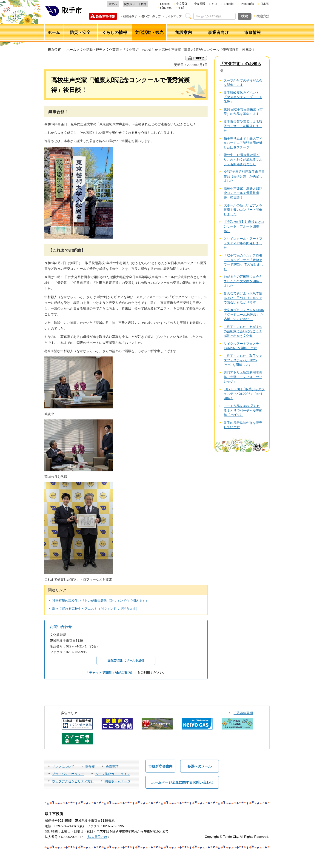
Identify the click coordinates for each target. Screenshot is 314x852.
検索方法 (263, 16)
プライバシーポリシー (68, 774)
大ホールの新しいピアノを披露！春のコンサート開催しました (243, 209)
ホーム (71, 49)
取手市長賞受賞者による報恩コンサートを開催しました (243, 126)
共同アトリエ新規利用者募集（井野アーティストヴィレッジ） (243, 376)
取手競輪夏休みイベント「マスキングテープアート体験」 (243, 97)
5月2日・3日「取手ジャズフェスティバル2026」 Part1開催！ (244, 393)
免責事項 (112, 766)
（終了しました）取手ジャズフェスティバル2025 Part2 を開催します (243, 360)
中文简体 (181, 4)
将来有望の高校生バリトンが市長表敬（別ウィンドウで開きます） (100, 600)
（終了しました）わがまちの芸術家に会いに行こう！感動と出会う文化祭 (243, 331)
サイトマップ (173, 16)
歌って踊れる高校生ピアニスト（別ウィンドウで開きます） (95, 608)
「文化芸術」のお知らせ (140, 49)
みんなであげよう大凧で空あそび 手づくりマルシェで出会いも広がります (243, 297)
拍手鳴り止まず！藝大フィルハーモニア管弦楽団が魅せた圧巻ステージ (243, 143)
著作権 (90, 766)
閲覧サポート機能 (135, 4)
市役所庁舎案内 (160, 766)
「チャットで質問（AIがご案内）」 (111, 672)
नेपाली (181, 7)
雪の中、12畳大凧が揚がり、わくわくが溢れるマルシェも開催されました (243, 159)
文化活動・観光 (91, 49)
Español (229, 4)
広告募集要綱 (243, 713)
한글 (214, 4)
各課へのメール (200, 766)
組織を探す (130, 16)
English (165, 4)
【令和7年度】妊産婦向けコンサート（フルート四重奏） (244, 226)
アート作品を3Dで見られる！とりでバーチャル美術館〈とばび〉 (243, 410)
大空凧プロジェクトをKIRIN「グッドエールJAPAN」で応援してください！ (244, 314)
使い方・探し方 (151, 16)
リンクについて (63, 766)
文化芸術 (112, 49)
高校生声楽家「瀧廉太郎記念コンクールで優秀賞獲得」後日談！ (243, 193)
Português (247, 4)
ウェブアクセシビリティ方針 (73, 781)
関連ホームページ (117, 781)
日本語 (264, 4)
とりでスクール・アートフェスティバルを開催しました (243, 243)
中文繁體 (199, 4)
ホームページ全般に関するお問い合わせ (182, 782)
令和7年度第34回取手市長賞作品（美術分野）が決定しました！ (244, 176)
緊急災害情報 (105, 16)
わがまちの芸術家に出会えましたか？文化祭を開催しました (243, 281)
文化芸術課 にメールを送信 (126, 660)
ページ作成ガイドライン (112, 774)
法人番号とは (97, 837)
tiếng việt (165, 7)
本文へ (113, 4)
